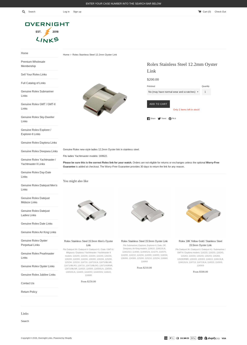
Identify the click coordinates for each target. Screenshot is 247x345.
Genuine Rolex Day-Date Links (36, 174)
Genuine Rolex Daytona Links (39, 142)
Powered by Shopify (62, 338)
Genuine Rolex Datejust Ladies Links (35, 213)
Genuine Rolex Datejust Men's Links (39, 187)
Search (25, 321)
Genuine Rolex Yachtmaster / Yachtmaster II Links (38, 161)
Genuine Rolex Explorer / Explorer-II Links (36, 132)
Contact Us (27, 283)
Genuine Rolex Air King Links (38, 232)
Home (24, 53)
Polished (151, 86)
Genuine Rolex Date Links (36, 223)
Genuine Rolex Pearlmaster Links (37, 255)
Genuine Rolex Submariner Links (37, 93)
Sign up (77, 11)
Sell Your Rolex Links (34, 74)
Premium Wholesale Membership (33, 64)
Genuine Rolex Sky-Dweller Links (37, 119)
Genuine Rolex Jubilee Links (38, 274)
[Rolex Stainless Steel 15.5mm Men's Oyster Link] (88, 212)
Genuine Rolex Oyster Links (37, 266)
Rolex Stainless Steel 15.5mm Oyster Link (144, 241)
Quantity (205, 86)
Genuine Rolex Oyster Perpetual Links (34, 242)
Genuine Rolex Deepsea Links (39, 151)
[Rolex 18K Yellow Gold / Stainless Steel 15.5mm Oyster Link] (200, 212)
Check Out (220, 11)
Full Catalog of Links (33, 83)
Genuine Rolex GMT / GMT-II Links (38, 106)
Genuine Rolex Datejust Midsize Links (35, 200)
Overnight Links (45, 338)
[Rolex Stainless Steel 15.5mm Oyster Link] (144, 212)
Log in (66, 11)
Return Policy (29, 291)
